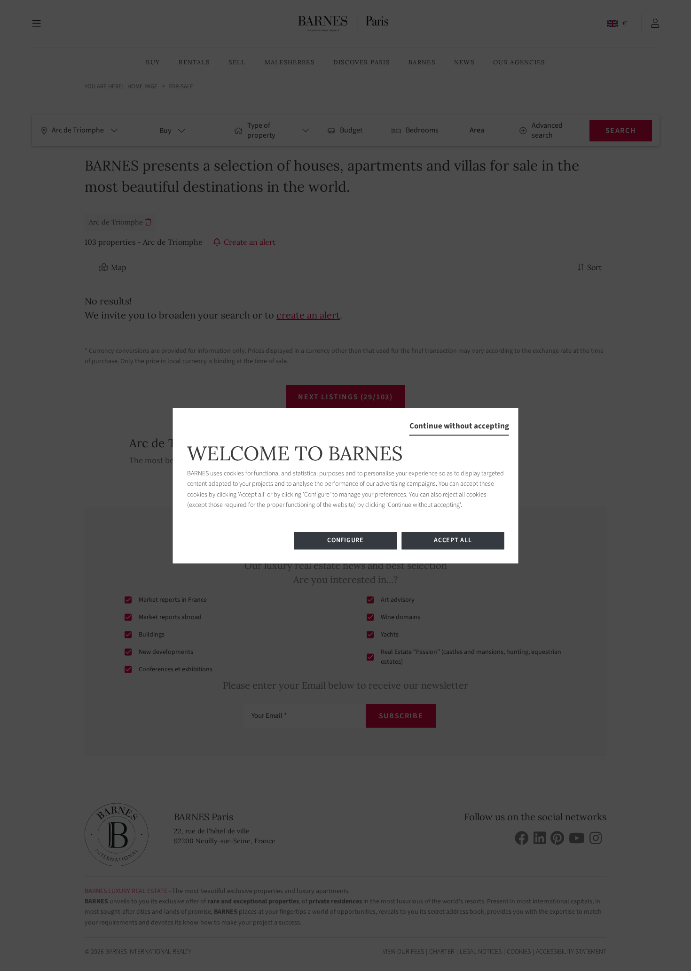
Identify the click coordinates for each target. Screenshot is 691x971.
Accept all (452, 540)
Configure (345, 540)
